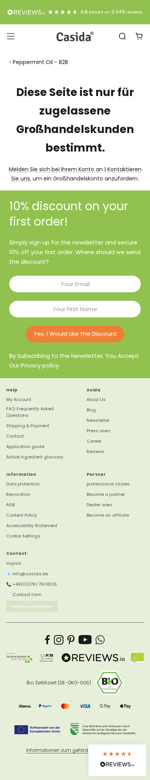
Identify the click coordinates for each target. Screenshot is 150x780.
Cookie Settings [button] (23, 536)
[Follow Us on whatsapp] (100, 640)
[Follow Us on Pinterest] (71, 640)
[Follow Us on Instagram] (58, 640)
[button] (117, 760)
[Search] (122, 36)
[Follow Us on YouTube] (85, 640)
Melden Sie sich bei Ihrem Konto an (56, 169)
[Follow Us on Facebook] (47, 640)
